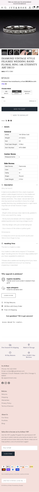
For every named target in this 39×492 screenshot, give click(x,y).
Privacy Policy (6, 403)
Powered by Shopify (17, 485)
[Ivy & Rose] (17, 8)
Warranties (5, 400)
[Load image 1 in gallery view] (19, 29)
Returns (4, 394)
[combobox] (19, 101)
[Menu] (2, 8)
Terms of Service (7, 406)
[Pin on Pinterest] (11, 120)
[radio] (6, 92)
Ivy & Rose (8, 485)
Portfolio (5, 420)
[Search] (6, 8)
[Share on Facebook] (8, 120)
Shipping (5, 397)
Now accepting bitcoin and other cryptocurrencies (15, 474)
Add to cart (19, 109)
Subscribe (8, 454)
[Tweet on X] (6, 120)
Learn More (8, 295)
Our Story (5, 417)
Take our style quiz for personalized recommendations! (19, 2)
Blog (3, 423)
